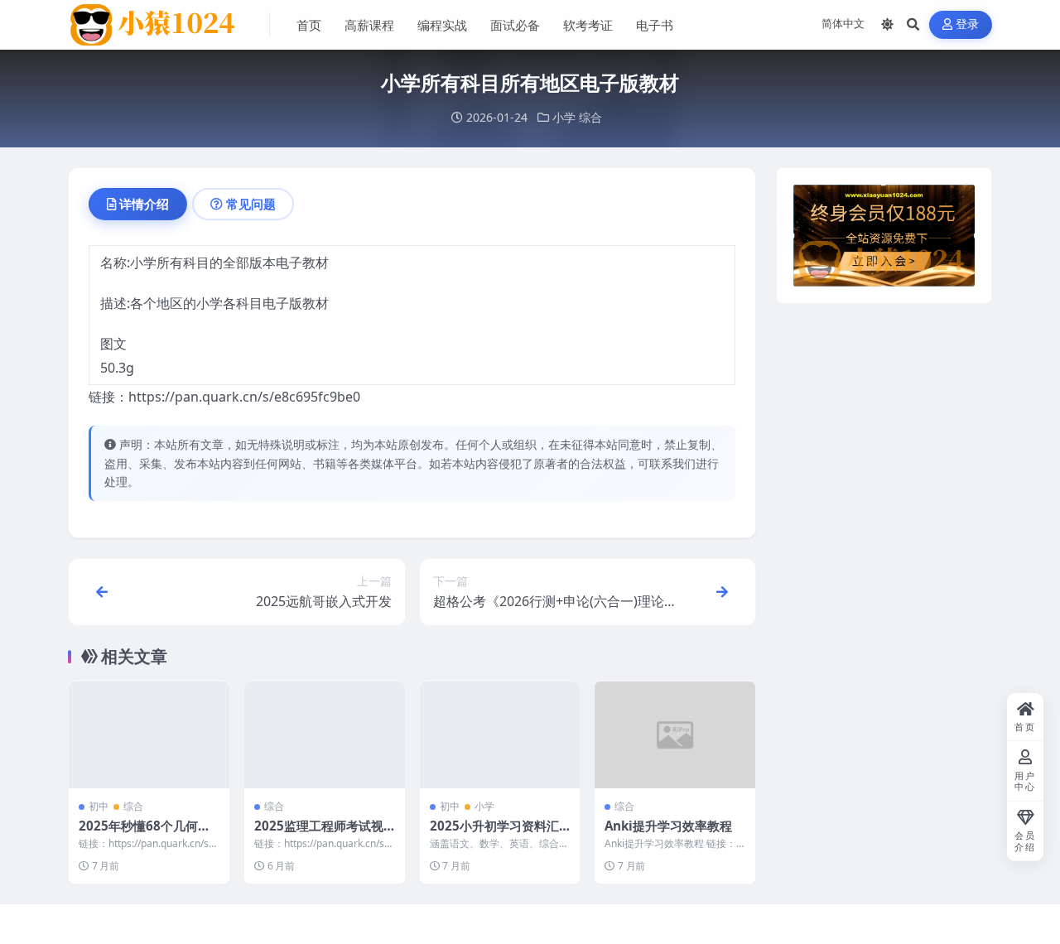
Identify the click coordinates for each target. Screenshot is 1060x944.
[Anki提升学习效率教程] (675, 735)
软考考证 (588, 25)
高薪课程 (369, 25)
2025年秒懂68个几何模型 (144, 833)
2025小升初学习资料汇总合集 (494, 833)
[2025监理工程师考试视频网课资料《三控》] (324, 735)
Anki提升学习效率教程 (668, 825)
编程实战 (442, 25)
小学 (564, 117)
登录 (968, 24)
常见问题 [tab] (251, 203)
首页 (308, 25)
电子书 (654, 25)
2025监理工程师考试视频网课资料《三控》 (318, 833)
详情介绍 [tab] (144, 203)
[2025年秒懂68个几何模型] (149, 735)
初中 (98, 806)
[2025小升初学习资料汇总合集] (500, 735)
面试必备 (515, 25)
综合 (590, 117)
